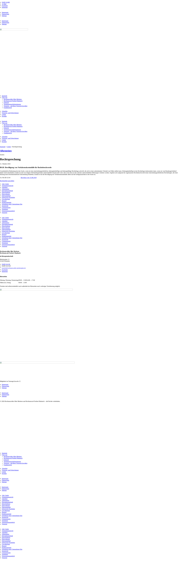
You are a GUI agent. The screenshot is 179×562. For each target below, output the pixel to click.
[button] (2, 154)
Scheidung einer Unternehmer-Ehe (12, 204)
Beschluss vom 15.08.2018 (28, 177)
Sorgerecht (5, 206)
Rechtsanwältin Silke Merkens (13, 99)
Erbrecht (6, 102)
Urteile (4, 114)
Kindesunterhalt (6, 202)
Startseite (4, 96)
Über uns (4, 97)
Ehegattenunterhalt (7, 191)
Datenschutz (5, 14)
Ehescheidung (6, 192)
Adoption (4, 187)
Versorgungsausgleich (8, 211)
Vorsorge (4, 212)
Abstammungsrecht (7, 185)
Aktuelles (4, 111)
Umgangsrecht (6, 207)
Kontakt (4, 116)
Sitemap (4, 16)
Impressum (5, 12)
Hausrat (4, 201)
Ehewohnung (6, 194)
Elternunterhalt (6, 196)
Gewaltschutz (6, 199)
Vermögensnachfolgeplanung (12, 104)
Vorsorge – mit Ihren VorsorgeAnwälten (15, 106)
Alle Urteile (5, 184)
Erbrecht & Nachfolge (8, 197)
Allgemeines (6, 151)
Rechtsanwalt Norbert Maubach (13, 101)
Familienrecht (8, 107)
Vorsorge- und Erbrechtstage (10, 113)
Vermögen (5, 209)
